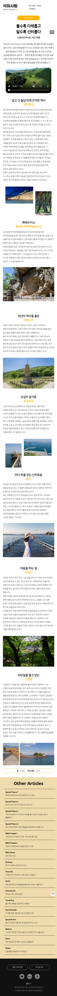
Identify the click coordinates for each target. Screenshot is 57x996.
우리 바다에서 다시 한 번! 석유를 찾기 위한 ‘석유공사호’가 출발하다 (26, 814)
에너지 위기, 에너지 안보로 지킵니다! (19, 803)
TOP (52, 894)
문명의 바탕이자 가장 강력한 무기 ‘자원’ (20, 793)
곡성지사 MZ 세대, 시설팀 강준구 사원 (19, 844)
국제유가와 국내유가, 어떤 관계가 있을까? (20, 873)
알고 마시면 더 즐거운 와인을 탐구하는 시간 (21, 921)
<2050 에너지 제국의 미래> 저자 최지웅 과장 (21, 835)
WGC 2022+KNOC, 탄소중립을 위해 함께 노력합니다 (24, 825)
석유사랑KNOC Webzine (10, 7)
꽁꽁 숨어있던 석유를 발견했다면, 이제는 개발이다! (24, 883)
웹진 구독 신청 (17, 967)
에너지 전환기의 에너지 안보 (15, 863)
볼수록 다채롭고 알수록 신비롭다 (17, 902)
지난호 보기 (39, 967)
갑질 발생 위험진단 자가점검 (15, 949)
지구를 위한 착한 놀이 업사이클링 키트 (19, 911)
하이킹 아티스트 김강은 (14, 892)
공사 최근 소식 (10, 854)
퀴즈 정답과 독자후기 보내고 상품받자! (19, 940)
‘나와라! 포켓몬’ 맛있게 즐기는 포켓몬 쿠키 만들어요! (24, 930)
